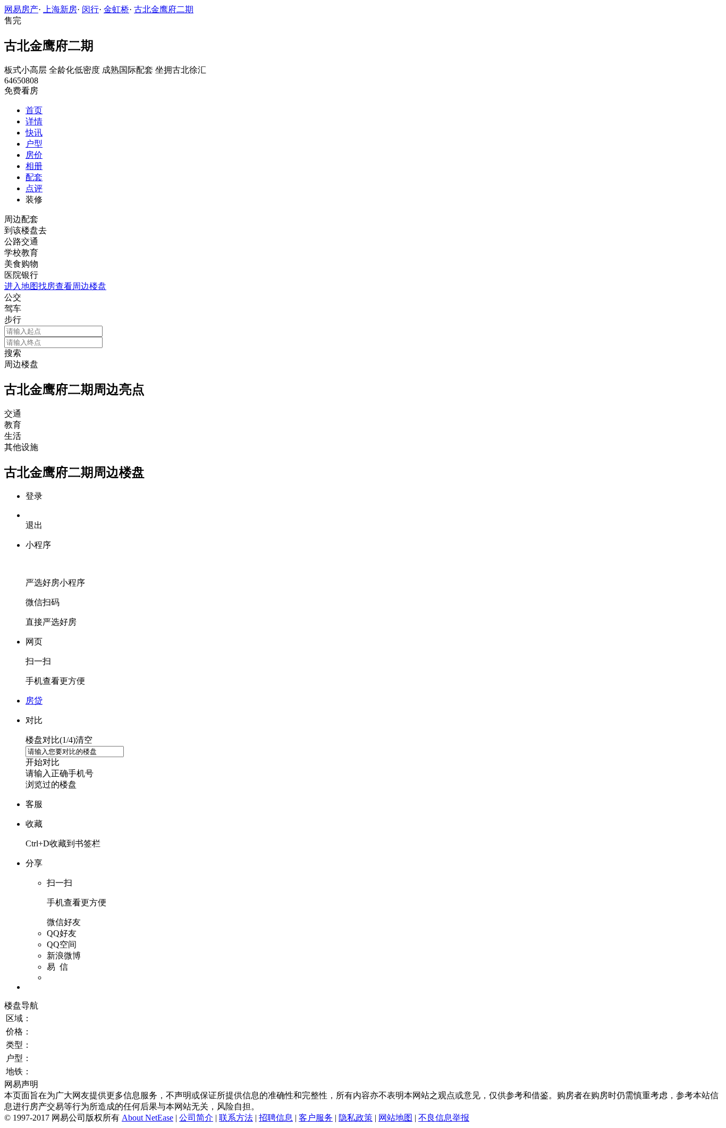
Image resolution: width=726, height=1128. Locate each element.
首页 (34, 110)
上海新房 (60, 9)
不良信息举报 (443, 1117)
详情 (34, 121)
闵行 (90, 9)
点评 (34, 188)
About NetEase (147, 1117)
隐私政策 (356, 1117)
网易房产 (21, 9)
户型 (34, 143)
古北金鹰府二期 (163, 9)
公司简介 (196, 1117)
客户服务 (316, 1117)
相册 (34, 166)
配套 (34, 177)
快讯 (34, 132)
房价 (34, 154)
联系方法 (236, 1117)
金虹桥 (116, 9)
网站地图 (395, 1117)
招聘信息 (276, 1117)
